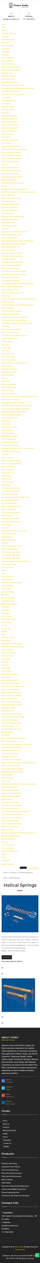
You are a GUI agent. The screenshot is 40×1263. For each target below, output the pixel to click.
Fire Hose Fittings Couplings (11, 696)
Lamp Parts (6, 781)
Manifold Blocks (7, 732)
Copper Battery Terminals (10, 281)
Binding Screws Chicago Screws (13, 85)
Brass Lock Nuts (7, 46)
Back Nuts (5, 595)
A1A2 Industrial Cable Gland (11, 506)
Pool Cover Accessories (10, 162)
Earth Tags (5, 528)
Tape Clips (5, 345)
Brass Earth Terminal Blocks (11, 265)
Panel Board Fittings (9, 259)
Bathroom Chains (8, 656)
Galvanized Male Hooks (10, 418)
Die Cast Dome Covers (9, 427)
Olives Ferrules (7, 580)
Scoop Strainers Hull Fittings (11, 644)
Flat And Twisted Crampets (11, 451)
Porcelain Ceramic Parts (10, 802)
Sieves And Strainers (9, 653)
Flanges (4, 631)
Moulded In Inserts (8, 107)
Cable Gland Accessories (10, 519)
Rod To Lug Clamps (8, 357)
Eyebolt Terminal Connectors (12, 824)
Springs (4, 186)
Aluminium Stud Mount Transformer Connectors (19, 833)
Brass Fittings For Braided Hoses (13, 686)
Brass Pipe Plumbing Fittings (11, 583)
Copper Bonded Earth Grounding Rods (15, 317)
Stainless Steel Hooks (9, 226)
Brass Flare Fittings (8, 708)
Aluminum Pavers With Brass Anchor (14, 232)
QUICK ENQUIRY (32, 868)
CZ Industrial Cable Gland (10, 491)
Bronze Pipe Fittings (9, 619)
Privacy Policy (20, 1250)
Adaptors (5, 543)
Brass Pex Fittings (8, 726)
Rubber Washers (7, 778)
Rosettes (5, 665)
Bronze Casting (7, 458)
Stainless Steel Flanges (10, 720)
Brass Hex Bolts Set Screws (11, 67)
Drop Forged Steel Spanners (11, 760)
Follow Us (9, 1087)
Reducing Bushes (8, 586)
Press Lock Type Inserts (10, 125)
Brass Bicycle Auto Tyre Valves (12, 772)
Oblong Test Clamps (9, 384)
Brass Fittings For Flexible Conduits (14, 244)
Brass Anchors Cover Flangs (12, 177)
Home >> (6, 873)
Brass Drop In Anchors (9, 131)
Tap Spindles (6, 668)
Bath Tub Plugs (7, 671)
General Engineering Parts (11, 766)
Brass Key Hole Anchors (10, 174)
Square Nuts (6, 49)
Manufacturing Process (10, 851)
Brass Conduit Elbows (9, 238)
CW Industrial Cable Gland (11, 558)
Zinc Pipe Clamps (8, 375)
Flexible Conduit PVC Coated (12, 546)
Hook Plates (6, 424)
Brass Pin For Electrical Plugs (12, 253)
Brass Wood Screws (9, 76)
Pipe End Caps (7, 589)
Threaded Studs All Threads (11, 70)
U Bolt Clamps (7, 479)
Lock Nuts (5, 454)
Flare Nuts (5, 55)
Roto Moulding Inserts (9, 116)
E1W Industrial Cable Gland (11, 488)
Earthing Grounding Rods (10, 314)
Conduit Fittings (7, 537)
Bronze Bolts (6, 143)
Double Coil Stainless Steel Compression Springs (19, 192)
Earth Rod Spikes (7, 390)
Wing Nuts (5, 43)
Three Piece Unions (8, 638)
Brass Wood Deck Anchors (11, 171)
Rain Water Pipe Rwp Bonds (11, 329)
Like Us (8, 1080)
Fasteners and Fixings (9, 33)
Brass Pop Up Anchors (9, 180)
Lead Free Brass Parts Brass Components (16, 744)
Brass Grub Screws (8, 79)
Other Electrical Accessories (11, 311)
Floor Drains (6, 659)
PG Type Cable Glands (9, 503)
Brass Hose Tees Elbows (10, 689)
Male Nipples (6, 421)
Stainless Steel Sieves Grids (11, 793)
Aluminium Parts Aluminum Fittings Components (19, 784)
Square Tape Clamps (9, 387)
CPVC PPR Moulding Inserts (11, 723)
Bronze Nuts (6, 137)
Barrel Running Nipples (9, 604)
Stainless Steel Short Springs (12, 198)
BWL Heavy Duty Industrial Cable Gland (15, 497)
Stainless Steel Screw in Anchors (13, 183)
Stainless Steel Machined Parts (12, 747)
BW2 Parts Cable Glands (10, 549)
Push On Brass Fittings (9, 699)
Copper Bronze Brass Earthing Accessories (17, 323)
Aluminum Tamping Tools (10, 204)
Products (5, 30)
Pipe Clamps (6, 735)
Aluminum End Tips (8, 223)
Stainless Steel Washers (10, 808)
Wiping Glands (6, 515)
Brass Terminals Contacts (11, 268)
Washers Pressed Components (13, 94)
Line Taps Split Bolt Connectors (13, 293)
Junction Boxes (7, 430)
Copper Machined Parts (10, 753)
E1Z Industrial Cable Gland (11, 555)
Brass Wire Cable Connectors (12, 256)
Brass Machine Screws (10, 82)
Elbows (4, 570)
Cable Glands (6, 485)
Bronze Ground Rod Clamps (11, 464)
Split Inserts (6, 113)
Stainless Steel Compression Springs (15, 189)
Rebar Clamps (6, 476)
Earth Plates (6, 326)
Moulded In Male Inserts (10, 128)
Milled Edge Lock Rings (9, 436)
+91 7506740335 (7, 1232)
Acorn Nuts (6, 52)
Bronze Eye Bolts (8, 470)
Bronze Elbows (7, 622)
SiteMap (6, 1146)
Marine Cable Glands (9, 509)
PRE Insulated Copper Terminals (13, 403)
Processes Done (7, 848)
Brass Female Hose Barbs (11, 683)
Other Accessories (8, 201)
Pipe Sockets (6, 613)
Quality (4, 854)
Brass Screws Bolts (8, 64)
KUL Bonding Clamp (8, 467)
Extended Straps (7, 213)
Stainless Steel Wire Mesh (11, 790)
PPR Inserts (6, 104)
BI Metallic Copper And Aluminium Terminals (17, 406)
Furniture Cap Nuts (8, 39)
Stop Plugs (5, 607)
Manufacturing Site (8, 839)
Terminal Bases (7, 342)
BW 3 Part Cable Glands (10, 494)
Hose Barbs (6, 677)
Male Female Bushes (9, 540)
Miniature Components (10, 787)
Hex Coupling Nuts (8, 58)
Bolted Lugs (6, 296)
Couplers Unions (7, 567)
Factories (5, 842)
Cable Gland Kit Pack (9, 534)
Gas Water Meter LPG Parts (11, 729)
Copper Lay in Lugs (8, 473)
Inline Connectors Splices (10, 400)
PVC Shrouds (6, 525)
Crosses (5, 625)
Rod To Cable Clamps (9, 360)
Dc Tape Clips (6, 348)
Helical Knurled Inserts (9, 122)
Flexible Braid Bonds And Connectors (15, 335)
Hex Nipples (6, 610)
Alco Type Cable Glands (10, 500)
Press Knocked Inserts (9, 119)
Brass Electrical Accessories (12, 235)
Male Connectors (8, 576)
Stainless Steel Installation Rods (13, 216)
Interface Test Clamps (9, 369)
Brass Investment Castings (11, 152)
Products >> (14, 873)
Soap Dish (5, 662)
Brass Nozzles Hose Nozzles (12, 805)
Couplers (5, 378)
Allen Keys (5, 229)
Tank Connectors (8, 482)
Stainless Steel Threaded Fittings (13, 717)
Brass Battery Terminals (10, 277)
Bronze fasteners (8, 134)
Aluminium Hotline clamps (11, 836)
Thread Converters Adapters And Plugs (15, 409)
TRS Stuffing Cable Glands (11, 512)
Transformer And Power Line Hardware (15, 811)
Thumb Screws (7, 73)
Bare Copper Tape (8, 354)
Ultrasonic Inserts (8, 110)
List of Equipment (8, 845)
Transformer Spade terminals (12, 814)
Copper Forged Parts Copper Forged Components (19, 763)
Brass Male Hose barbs (10, 680)
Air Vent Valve (7, 616)
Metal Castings (7, 775)
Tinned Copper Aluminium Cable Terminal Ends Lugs (20, 397)
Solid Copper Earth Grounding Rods (14, 320)
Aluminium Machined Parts (11, 750)
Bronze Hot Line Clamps (10, 827)
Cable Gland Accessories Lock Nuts (14, 531)
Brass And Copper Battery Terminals (14, 274)
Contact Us (7, 1143)
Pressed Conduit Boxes (10, 442)
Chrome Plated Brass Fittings (12, 705)
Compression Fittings (9, 564)
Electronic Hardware (9, 393)
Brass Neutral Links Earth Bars (12, 262)
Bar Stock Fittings (8, 592)
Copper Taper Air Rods (9, 338)
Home (4, 24)
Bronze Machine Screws (10, 140)
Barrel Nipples (6, 641)
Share (8, 1094)
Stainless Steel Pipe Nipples (11, 796)
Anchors (5, 165)
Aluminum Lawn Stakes (10, 210)
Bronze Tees (6, 628)
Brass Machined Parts (9, 741)
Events (4, 857)
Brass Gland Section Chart (11, 522)
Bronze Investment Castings (12, 159)
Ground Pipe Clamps (9, 372)
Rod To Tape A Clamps (10, 332)
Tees (3, 573)
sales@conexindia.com (10, 1226)
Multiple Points (7, 366)
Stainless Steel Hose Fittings (12, 714)
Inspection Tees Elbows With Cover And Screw (18, 448)
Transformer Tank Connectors (12, 818)
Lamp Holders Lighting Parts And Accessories (18, 284)
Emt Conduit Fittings (9, 439)
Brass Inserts (6, 97)
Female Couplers (7, 433)
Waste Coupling (7, 650)
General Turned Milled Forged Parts (14, 738)
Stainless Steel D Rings (10, 220)
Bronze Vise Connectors (10, 821)
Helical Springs (7, 799)
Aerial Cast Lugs (7, 830)
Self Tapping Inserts (9, 100)
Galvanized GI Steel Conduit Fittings (14, 412)
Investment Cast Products (11, 146)
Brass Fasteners (7, 61)
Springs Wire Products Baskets (12, 769)
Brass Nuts (5, 36)
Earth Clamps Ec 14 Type (10, 290)
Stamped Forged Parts (9, 757)
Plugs (3, 635)
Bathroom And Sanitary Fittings (12, 647)
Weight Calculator (8, 864)
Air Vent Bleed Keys (8, 598)
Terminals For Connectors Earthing (14, 271)
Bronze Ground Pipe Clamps (11, 461)
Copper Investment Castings (12, 155)
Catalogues (6, 860)
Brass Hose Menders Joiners (12, 692)
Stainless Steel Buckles (10, 207)
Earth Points (6, 381)
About (4, 27)
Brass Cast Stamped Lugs (11, 247)
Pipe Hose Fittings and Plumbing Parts (15, 561)
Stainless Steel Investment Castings (14, 149)
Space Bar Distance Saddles (11, 415)
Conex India (19, 1247)
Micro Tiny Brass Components (12, 287)
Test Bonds (6, 351)
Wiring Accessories (8, 250)
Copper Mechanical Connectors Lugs (15, 363)
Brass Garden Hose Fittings (11, 702)
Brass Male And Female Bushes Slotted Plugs (17, 241)
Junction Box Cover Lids (10, 445)
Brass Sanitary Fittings (9, 674)
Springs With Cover (8, 195)
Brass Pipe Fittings (8, 601)
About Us (6, 1124)
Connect (9, 1101)
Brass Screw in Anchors (10, 168)
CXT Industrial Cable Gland (11, 552)
